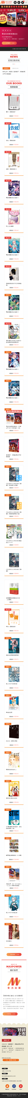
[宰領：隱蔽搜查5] (14, 617)
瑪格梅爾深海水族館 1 (12, 398)
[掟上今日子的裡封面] (14, 674)
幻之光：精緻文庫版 (11, 741)
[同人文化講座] (14, 216)
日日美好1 (9, 941)
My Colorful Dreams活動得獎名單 (12, 71)
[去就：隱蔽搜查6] (14, 131)
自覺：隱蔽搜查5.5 (11, 169)
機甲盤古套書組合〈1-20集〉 (14, 855)
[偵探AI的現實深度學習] (14, 645)
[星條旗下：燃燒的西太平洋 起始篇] (14, 445)
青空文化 (7, 1089)
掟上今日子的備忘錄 (11, 912)
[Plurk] (21, 1086)
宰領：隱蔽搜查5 (11, 626)
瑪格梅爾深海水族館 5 (12, 197)
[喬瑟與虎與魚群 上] (14, 760)
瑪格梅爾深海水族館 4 (12, 255)
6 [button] (20, 48)
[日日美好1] (14, 931)
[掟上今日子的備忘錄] (14, 903)
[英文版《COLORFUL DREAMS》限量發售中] (14, 16)
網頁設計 (15, 1095)
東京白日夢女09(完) (11, 798)
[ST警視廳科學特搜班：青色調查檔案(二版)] (14, 817)
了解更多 (8, 1014)
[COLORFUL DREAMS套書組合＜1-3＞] (14, 531)
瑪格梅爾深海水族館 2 (12, 369)
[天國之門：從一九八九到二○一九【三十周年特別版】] (14, 874)
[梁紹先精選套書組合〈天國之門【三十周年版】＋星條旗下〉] (14, 417)
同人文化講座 (10, 226)
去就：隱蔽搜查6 (11, 140)
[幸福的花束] (14, 703)
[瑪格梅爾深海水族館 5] (14, 188)
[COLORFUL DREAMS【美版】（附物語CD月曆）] (14, 474)
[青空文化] (7, 1086)
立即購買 (8, 45)
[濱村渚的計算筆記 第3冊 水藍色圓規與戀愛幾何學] (14, 331)
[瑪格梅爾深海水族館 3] (14, 302)
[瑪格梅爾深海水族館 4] (14, 245)
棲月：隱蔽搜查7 (11, 112)
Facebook (14, 1089)
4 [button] (17, 48)
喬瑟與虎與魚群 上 (11, 769)
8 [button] (23, 48)
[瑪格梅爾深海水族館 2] (14, 359)
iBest (19, 1095)
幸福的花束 (9, 712)
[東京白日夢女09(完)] (14, 788)
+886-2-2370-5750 (6, 1071)
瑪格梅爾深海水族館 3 (12, 312)
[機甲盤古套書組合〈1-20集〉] (14, 845)
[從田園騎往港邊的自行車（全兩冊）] (14, 588)
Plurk (21, 1089)
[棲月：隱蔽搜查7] (14, 102)
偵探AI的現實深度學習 (12, 655)
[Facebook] (14, 1086)
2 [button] (14, 48)
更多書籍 (12, 954)
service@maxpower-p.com (9, 1076)
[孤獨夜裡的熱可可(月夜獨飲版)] (14, 274)
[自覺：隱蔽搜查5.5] (14, 159)
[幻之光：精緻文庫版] (14, 731)
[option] (14, 27)
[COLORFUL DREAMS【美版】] (14, 560)
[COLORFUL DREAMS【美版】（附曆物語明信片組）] (14, 502)
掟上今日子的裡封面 (11, 683)
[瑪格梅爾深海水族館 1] (14, 388)
